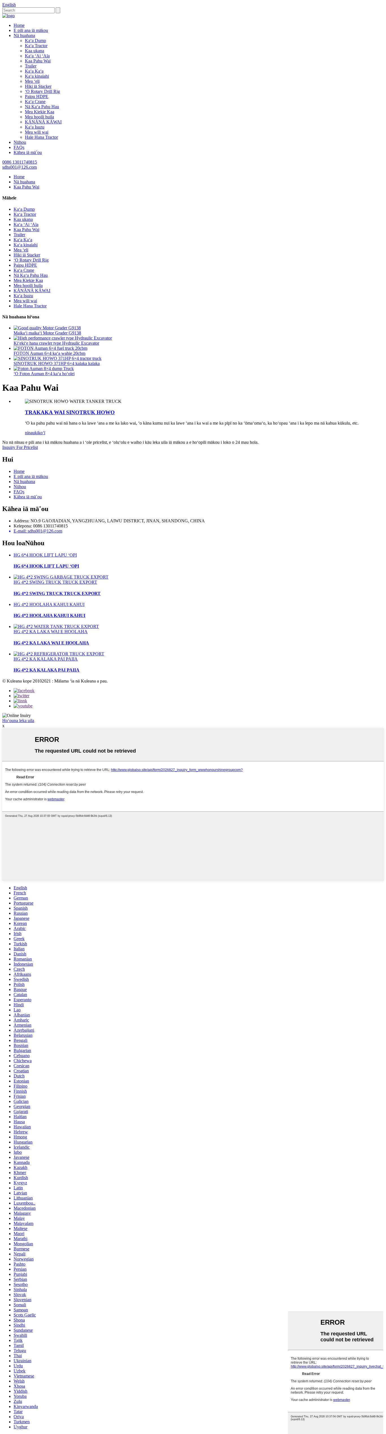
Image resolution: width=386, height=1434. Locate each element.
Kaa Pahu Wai (38, 60)
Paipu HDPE (36, 96)
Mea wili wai (36, 132)
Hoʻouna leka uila (18, 720)
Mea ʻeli (32, 81)
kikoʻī (40, 432)
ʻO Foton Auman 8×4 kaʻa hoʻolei (44, 373)
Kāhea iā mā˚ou (28, 152)
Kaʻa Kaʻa (34, 71)
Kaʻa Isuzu (34, 127)
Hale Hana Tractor (41, 137)
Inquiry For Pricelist (20, 447)
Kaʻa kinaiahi (37, 76)
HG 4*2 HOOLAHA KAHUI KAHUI (49, 604)
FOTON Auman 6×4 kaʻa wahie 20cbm (49, 353)
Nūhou (20, 142)
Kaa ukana (34, 50)
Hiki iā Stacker (38, 86)
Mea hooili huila (39, 116)
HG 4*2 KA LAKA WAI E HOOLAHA (51, 631)
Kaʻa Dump (35, 40)
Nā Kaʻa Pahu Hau (42, 106)
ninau (30, 432)
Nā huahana (24, 35)
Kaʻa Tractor (36, 45)
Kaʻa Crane (35, 101)
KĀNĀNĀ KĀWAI (43, 122)
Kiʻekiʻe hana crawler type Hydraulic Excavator (56, 343)
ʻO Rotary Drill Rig (42, 91)
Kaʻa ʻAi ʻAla (37, 55)
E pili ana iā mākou (31, 30)
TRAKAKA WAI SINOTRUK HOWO (70, 412)
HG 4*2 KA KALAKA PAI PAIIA (46, 659)
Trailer (30, 66)
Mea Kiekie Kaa (39, 111)
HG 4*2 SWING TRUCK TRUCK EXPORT (55, 582)
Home (19, 25)
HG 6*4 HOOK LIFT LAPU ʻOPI (45, 555)
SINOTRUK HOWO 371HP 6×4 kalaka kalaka (57, 363)
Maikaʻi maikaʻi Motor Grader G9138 (47, 333)
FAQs (19, 147)
